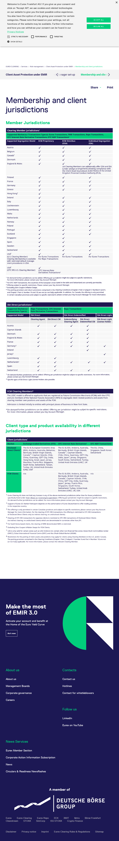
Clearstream (12, 821)
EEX (56, 818)
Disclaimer (11, 831)
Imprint (45, 831)
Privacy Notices (15, 31)
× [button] (116, 2)
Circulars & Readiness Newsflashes (26, 771)
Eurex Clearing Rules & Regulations (72, 831)
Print (110, 87)
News (9, 764)
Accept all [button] (99, 20)
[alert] (59, 23)
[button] (8, 37)
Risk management (37, 66)
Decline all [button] (98, 26)
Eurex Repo (43, 818)
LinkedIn (67, 718)
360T (67, 818)
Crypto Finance (75, 821)
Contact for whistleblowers (78, 692)
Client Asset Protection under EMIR (59, 66)
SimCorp (41, 821)
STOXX (27, 821)
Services (24, 66)
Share (95, 87)
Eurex (9, 818)
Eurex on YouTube (72, 725)
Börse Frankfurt (93, 818)
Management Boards (18, 685)
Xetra (77, 818)
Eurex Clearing (12, 66)
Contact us (68, 679)
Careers (10, 699)
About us (11, 679)
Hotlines (67, 685)
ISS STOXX (56, 821)
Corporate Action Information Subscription (30, 757)
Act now (12, 633)
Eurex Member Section (19, 750)
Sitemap (99, 831)
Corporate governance (19, 692)
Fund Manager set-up (62, 74)
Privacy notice (29, 831)
